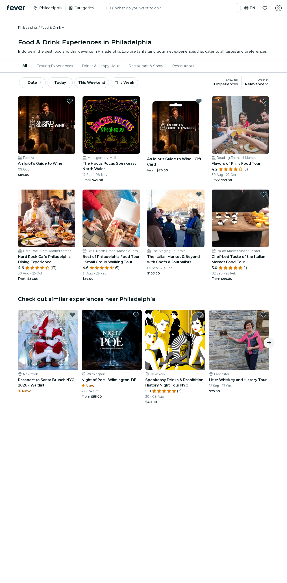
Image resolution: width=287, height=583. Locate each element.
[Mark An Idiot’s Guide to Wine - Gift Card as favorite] (199, 101)
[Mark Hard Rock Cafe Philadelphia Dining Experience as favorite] (70, 194)
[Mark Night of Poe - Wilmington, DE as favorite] (136, 315)
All (24, 66)
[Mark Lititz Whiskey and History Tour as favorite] (263, 315)
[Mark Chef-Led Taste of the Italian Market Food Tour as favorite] (263, 194)
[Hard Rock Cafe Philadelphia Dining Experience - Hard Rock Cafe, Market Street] (46, 218)
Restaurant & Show (146, 66)
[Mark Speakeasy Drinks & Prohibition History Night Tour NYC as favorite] (200, 315)
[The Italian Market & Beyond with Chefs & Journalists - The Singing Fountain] (175, 218)
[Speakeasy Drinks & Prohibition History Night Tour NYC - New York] (175, 340)
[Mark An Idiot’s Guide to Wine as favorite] (70, 101)
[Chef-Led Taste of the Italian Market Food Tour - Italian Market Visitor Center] (240, 218)
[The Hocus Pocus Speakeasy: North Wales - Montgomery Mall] (111, 125)
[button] (53, 27)
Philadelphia (27, 28)
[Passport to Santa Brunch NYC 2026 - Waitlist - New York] (48, 340)
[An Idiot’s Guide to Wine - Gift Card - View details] (175, 125)
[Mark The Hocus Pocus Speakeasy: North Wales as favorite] (134, 101)
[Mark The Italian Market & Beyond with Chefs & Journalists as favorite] (199, 194)
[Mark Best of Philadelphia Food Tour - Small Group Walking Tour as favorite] (134, 194)
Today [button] (60, 82)
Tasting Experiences (55, 66)
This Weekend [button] (91, 82)
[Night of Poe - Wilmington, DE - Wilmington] (112, 340)
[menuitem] (25, 66)
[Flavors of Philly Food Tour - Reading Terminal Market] (240, 125)
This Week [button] (124, 82)
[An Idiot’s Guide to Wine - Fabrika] (46, 125)
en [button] (252, 8)
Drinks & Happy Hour (101, 66)
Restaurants (183, 66)
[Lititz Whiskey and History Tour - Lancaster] (239, 340)
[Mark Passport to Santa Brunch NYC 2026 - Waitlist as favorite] (72, 315)
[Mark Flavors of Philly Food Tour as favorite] (263, 101)
